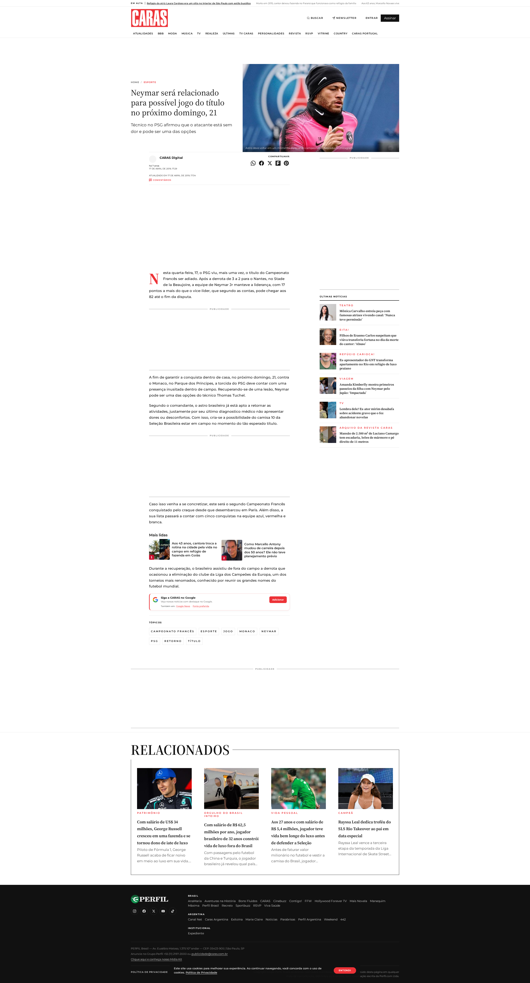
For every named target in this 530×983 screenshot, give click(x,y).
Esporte (150, 82)
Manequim (377, 901)
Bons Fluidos (247, 901)
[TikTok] (172, 911)
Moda (172, 33)
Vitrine (323, 33)
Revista (295, 33)
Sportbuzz (243, 905)
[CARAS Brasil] (149, 17)
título (194, 641)
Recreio (227, 905)
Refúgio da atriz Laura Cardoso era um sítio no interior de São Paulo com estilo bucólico (199, 3)
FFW (308, 901)
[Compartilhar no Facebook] (261, 163)
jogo (228, 631)
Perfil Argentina (309, 919)
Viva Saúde (272, 905)
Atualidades (143, 33)
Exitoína (237, 919)
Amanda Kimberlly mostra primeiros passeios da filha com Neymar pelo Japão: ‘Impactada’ (367, 388)
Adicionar (278, 599)
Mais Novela (358, 901)
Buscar (317, 17)
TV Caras (246, 33)
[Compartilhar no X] (269, 163)
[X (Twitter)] (153, 911)
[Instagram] (134, 911)
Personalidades (271, 33)
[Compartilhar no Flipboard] (278, 163)
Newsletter (346, 17)
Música (187, 33)
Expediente (196, 933)
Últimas (229, 33)
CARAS (265, 901)
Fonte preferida (201, 606)
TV (199, 33)
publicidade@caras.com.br (210, 953)
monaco (247, 631)
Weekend (330, 919)
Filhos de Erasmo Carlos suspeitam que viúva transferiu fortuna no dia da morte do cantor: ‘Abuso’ (369, 339)
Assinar (390, 18)
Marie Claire (254, 919)
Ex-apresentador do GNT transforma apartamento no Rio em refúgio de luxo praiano (368, 364)
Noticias (271, 919)
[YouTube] (163, 911)
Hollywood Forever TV (331, 901)
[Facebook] (144, 911)
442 (343, 919)
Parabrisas (287, 919)
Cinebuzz (279, 901)
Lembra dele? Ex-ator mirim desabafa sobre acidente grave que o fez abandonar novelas (367, 413)
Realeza (211, 33)
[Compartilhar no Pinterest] (286, 163)
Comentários (162, 180)
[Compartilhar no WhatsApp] (253, 163)
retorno (173, 641)
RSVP (309, 33)
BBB (161, 33)
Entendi (345, 970)
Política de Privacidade (149, 972)
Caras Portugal (365, 33)
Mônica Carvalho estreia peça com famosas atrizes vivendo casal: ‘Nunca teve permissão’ (367, 315)
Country (340, 33)
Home (135, 82)
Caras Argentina (216, 919)
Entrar (372, 17)
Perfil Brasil (210, 905)
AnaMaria (195, 901)
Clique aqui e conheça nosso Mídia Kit (156, 959)
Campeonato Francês (172, 631)
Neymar (269, 631)
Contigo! (295, 901)
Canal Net (195, 919)
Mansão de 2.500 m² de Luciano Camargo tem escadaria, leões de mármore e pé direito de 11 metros (369, 437)
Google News (183, 606)
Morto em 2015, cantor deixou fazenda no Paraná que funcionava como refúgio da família (305, 3)
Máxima (193, 905)
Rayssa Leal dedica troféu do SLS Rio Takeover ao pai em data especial (364, 829)
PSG (154, 641)
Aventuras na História (220, 901)
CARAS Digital (171, 158)
